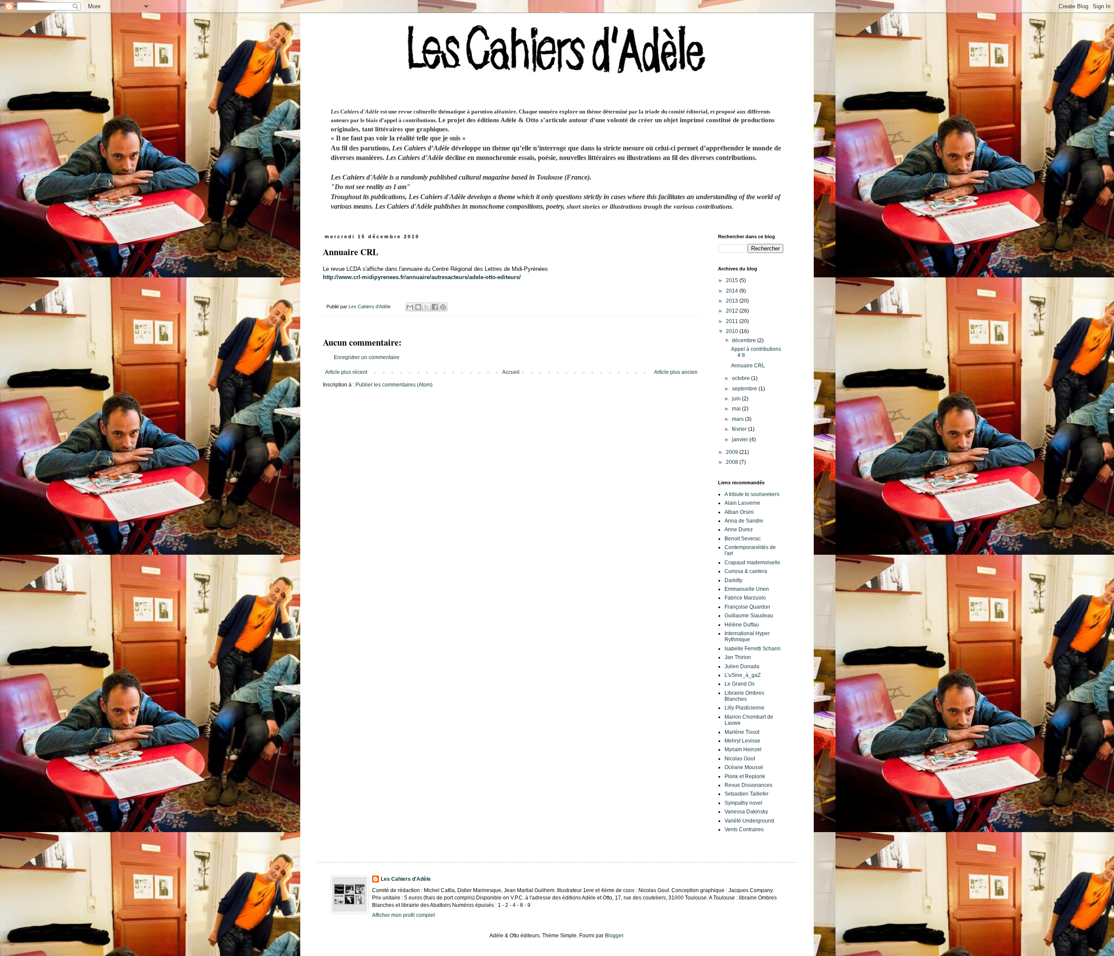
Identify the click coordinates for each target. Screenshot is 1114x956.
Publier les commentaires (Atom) (394, 385)
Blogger (614, 936)
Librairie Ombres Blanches (744, 696)
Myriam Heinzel (743, 749)
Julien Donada (742, 666)
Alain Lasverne (742, 503)
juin (737, 399)
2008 (732, 462)
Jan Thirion (738, 657)
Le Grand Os (740, 684)
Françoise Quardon (747, 607)
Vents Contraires (744, 829)
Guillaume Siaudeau (749, 616)
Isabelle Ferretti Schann (753, 649)
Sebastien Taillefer (746, 794)
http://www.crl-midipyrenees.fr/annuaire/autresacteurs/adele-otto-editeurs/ (422, 277)
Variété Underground (749, 821)
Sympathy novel (743, 803)
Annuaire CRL (748, 366)
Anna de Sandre (744, 521)
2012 (732, 311)
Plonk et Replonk (745, 776)
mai (737, 409)
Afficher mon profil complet (403, 915)
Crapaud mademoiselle (752, 563)
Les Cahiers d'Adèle (406, 879)
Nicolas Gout (740, 759)
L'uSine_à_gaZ (743, 675)
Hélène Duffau (742, 625)
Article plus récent (346, 372)
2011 (732, 321)
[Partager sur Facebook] (434, 307)
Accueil (511, 372)
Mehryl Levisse (742, 741)
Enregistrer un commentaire (366, 357)
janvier (740, 439)
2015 (732, 280)
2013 (732, 301)
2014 (732, 291)
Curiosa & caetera (746, 571)
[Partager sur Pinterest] (443, 307)
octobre (741, 378)
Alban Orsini (739, 512)
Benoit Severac (743, 539)
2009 (732, 452)
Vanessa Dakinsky (746, 812)
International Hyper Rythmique (747, 636)
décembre (744, 340)
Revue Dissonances (748, 785)
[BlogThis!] (418, 307)
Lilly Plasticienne (745, 708)
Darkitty (733, 580)
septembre (745, 389)
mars (738, 419)
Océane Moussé (744, 767)
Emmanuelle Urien (747, 589)
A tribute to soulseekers (752, 494)
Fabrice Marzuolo (745, 598)
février (740, 429)
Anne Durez (739, 529)
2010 (732, 331)
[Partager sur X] (426, 307)
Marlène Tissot (742, 732)
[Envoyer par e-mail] (410, 307)
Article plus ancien (676, 372)
